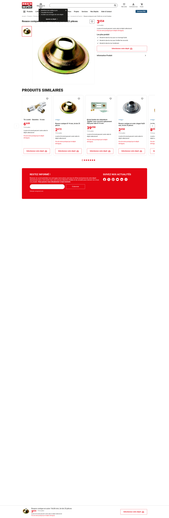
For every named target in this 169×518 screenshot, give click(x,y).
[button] (82, 160)
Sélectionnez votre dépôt (120, 48)
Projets (76, 11)
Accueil (24, 16)
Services (85, 11)
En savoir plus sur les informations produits (122, 55)
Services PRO (141, 11)
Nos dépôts (94, 11)
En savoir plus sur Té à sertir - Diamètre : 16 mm (37, 125)
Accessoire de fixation (76, 16)
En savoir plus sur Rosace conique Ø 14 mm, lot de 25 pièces (68, 125)
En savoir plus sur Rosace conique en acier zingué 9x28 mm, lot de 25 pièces (132, 125)
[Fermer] (66, 10)
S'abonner (75, 186)
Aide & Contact (106, 11)
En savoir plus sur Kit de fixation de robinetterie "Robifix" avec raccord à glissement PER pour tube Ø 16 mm (100, 125)
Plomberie (36, 16)
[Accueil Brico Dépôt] (27, 5)
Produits (29, 16)
